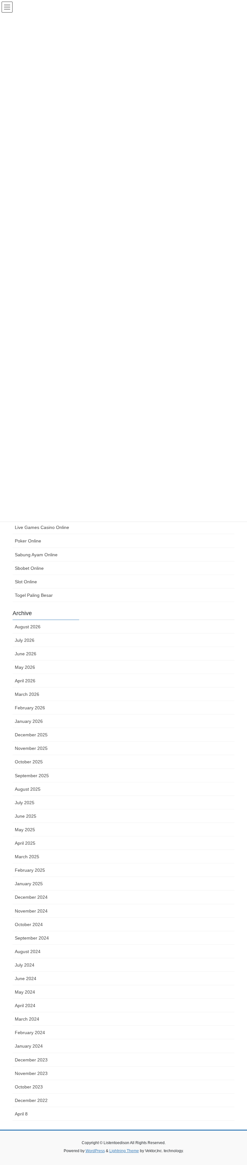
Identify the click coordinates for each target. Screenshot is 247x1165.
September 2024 (32, 938)
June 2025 (25, 816)
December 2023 (31, 1059)
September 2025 (32, 775)
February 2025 (30, 870)
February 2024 (30, 1032)
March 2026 (27, 694)
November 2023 (31, 1073)
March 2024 (27, 1019)
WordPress (95, 1151)
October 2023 (29, 1086)
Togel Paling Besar (34, 595)
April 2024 (25, 1005)
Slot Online (26, 581)
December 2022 (31, 1100)
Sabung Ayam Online (36, 554)
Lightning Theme (124, 1151)
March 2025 (27, 856)
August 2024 (28, 951)
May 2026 (25, 667)
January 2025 (29, 883)
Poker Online (28, 540)
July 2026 (24, 640)
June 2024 (25, 978)
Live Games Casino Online (42, 527)
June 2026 (25, 653)
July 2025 (24, 802)
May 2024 (25, 992)
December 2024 (31, 897)
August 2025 (28, 789)
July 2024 (24, 965)
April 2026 (25, 680)
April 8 (21, 1113)
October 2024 (29, 924)
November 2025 (31, 748)
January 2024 (29, 1046)
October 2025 (29, 761)
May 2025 (25, 829)
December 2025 (31, 734)
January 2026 (29, 721)
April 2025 (25, 843)
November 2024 (31, 911)
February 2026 (30, 707)
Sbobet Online (29, 568)
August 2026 (28, 626)
